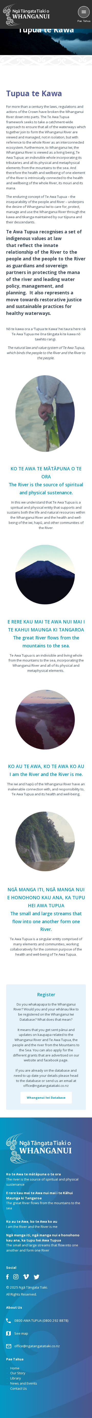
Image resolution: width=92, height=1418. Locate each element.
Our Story (17, 1373)
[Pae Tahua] (84, 12)
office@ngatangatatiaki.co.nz (37, 1346)
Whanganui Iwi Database (46, 1097)
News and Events (23, 1383)
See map (21, 1333)
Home (14, 1368)
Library (15, 1378)
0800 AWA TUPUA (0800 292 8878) (41, 1320)
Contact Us (18, 1388)
